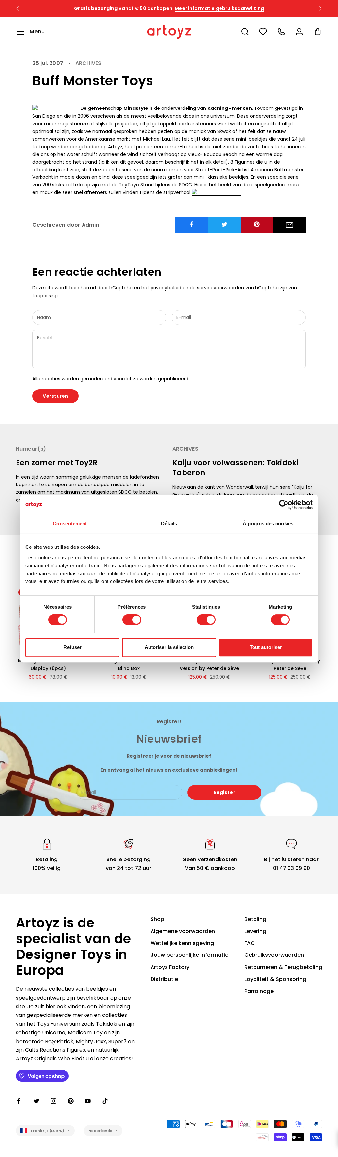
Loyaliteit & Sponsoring (275, 979)
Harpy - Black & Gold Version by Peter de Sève (209, 664)
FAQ (249, 943)
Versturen (55, 396)
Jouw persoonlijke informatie (189, 955)
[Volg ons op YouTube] (87, 1101)
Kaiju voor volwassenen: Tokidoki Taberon (235, 468)
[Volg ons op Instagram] (53, 1101)
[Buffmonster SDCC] (216, 192)
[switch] (131, 619)
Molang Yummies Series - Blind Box (129, 664)
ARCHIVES (88, 63)
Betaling (255, 919)
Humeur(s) (31, 449)
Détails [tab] (169, 523)
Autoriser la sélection (169, 647)
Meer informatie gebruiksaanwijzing (219, 8)
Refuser (72, 647)
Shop (157, 919)
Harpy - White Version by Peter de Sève (290, 664)
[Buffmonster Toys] (55, 108)
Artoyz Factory (170, 967)
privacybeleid (166, 287)
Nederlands (100, 1130)
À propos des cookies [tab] (268, 523)
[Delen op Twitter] (224, 224)
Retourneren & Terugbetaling (283, 967)
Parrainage (259, 991)
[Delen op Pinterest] (257, 224)
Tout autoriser (266, 647)
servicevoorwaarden (220, 287)
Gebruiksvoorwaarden (274, 955)
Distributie (164, 979)
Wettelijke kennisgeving (182, 943)
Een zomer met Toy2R (56, 463)
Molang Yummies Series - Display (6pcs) (48, 664)
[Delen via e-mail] (289, 225)
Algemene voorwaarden (183, 931)
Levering (255, 931)
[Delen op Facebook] (192, 224)
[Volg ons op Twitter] (36, 1101)
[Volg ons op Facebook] (19, 1101)
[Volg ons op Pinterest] (70, 1101)
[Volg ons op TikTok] (105, 1101)
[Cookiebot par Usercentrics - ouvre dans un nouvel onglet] (284, 505)
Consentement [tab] (70, 523)
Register (224, 792)
